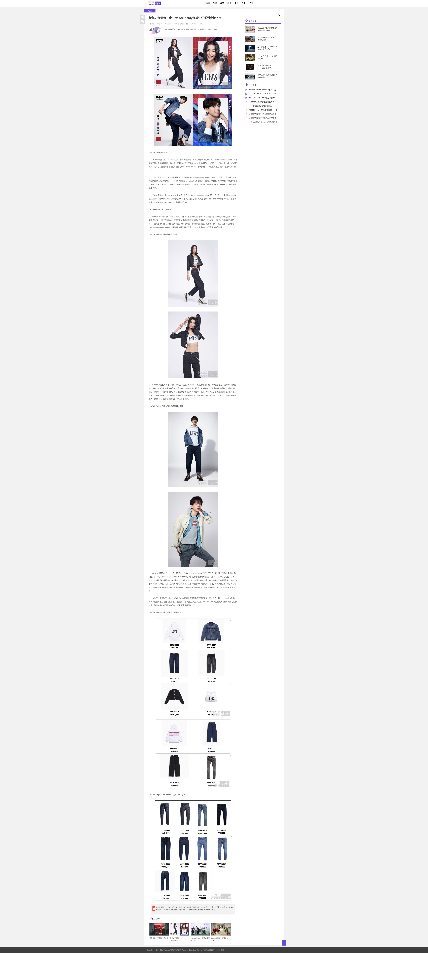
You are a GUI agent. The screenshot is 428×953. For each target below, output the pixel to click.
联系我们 (220, 950)
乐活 (244, 3)
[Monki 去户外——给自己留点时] (250, 60)
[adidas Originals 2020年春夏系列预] (250, 42)
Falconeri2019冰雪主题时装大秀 (261, 102)
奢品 (237, 3)
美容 (222, 3)
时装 (215, 3)
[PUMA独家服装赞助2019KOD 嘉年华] (250, 70)
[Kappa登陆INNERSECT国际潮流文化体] (250, 32)
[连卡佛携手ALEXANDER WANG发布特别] (250, 51)
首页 (208, 3)
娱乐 (229, 3)
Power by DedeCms (189, 950)
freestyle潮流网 (155, 3)
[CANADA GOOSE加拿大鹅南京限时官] (251, 79)
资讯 (251, 3)
